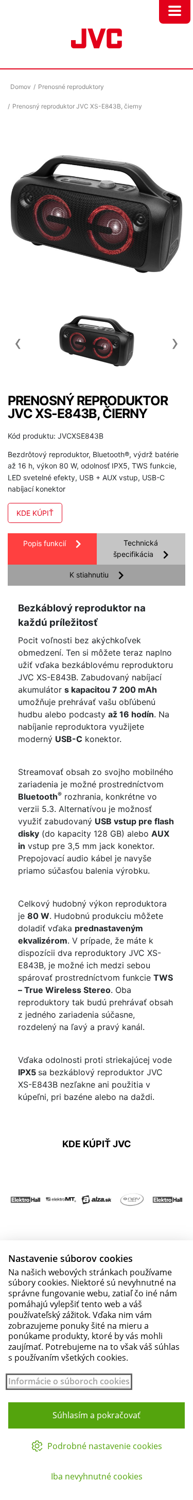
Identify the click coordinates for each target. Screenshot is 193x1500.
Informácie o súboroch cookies (69, 1381)
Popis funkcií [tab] (44, 543)
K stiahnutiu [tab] (89, 574)
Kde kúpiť (35, 513)
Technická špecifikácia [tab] (135, 548)
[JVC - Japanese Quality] (96, 37)
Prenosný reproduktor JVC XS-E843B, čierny (77, 106)
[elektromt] (61, 1235)
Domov (20, 87)
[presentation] (18, 338)
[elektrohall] (25, 1235)
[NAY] (132, 1235)
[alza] (96, 1235)
